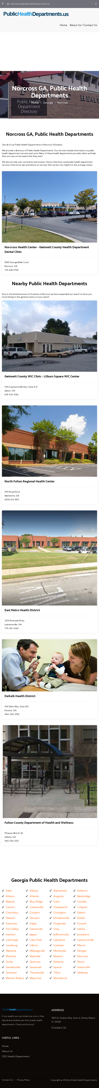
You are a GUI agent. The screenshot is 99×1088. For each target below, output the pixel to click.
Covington (59, 912)
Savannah (36, 967)
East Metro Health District (22, 610)
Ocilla (9, 961)
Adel (9, 890)
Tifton (57, 972)
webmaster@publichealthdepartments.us (30, 3)
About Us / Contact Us (83, 25)
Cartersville (36, 907)
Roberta (58, 961)
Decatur (35, 918)
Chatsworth (60, 907)
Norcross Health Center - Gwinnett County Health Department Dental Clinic (47, 250)
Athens (10, 896)
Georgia (48, 102)
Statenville (83, 967)
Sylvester (11, 972)
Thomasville (37, 972)
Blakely (10, 901)
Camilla (81, 901)
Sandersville (13, 967)
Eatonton (11, 923)
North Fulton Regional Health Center (30, 481)
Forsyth (81, 923)
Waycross (35, 978)
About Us (7, 1051)
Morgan (82, 950)
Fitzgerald (59, 923)
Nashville (35, 956)
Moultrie (11, 956)
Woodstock (60, 978)
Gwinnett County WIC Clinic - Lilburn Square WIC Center (42, 376)
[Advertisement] (49, 52)
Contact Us (58, 1027)
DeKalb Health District (20, 696)
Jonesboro (83, 934)
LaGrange (12, 939)
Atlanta (34, 896)
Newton (58, 956)
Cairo (56, 901)
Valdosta (82, 972)
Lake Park (36, 939)
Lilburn (34, 945)
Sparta (57, 967)
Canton (10, 907)
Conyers (35, 912)
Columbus (12, 912)
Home (63, 25)
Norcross (62, 102)
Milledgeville (37, 950)
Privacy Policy (23, 1080)
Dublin (81, 918)
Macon (81, 945)
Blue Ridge (36, 901)
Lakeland (59, 939)
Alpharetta (60, 890)
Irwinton (11, 934)
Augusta (58, 896)
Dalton (81, 912)
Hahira (81, 928)
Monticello (59, 950)
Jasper (33, 934)
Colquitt (82, 907)
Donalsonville (61, 918)
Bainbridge (83, 896)
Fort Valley (12, 928)
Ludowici (58, 945)
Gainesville (36, 928)
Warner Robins (15, 978)
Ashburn (82, 890)
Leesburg (11, 945)
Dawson (10, 918)
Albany (34, 890)
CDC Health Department (16, 1056)
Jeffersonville (61, 934)
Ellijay (33, 923)
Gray (56, 928)
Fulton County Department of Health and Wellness (39, 822)
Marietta (11, 950)
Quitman (35, 961)
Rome (81, 961)
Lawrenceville (85, 939)
